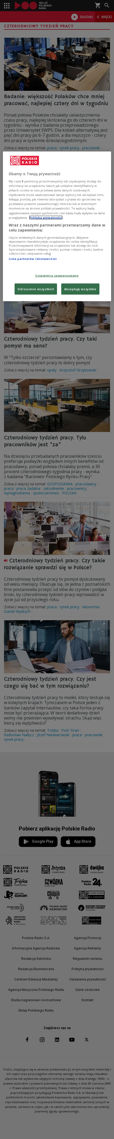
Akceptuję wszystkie (80, 289)
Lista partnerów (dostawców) (32, 258)
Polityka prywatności (46, 217)
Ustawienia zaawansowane (56, 275)
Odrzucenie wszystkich (35, 289)
